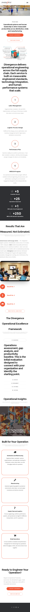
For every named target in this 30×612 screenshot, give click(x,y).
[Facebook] (12, 607)
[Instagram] (14, 607)
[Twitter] (18, 607)
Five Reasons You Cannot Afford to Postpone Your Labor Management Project (13, 432)
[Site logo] (6, 2)
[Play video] (15, 271)
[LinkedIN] (16, 607)
